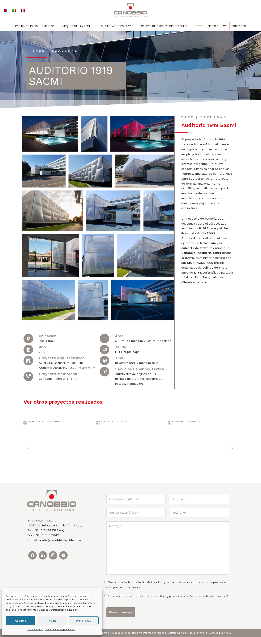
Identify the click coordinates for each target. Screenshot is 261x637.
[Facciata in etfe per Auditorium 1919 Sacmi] (142, 134)
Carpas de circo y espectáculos (164, 26)
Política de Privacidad (150, 582)
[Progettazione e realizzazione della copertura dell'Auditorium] (144, 171)
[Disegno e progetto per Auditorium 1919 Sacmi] (90, 171)
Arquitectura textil (77, 26)
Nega (52, 620)
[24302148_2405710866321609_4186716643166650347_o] (145, 255)
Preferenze (83, 620)
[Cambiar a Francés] (23, 10)
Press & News (217, 26)
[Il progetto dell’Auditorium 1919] (94, 134)
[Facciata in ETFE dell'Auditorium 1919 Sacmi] (50, 255)
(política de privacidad (214, 596)
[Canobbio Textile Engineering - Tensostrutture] (130, 10)
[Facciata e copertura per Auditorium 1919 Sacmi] (158, 211)
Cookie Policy (35, 629)
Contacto (238, 26)
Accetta (20, 620)
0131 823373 (49, 530)
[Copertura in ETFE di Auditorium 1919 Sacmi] (113, 211)
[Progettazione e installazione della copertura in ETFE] (52, 211)
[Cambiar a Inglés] (5, 10)
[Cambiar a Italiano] (14, 10)
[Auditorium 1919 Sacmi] (50, 134)
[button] (28, 449)
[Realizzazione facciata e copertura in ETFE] (44, 171)
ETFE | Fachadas (55, 51)
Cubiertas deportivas (117, 26)
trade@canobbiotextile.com (60, 540)
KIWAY (227, 632)
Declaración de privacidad (60, 629)
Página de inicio (26, 26)
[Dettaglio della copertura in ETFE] (93, 300)
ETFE (199, 26)
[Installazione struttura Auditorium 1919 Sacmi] (98, 255)
